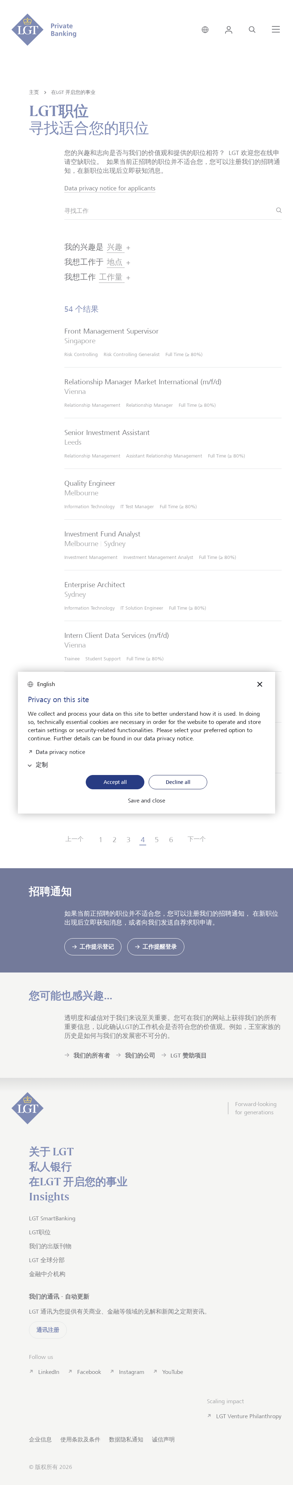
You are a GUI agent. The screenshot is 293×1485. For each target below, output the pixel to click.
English (46, 684)
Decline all (178, 782)
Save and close (146, 801)
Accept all (115, 782)
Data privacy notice (60, 751)
